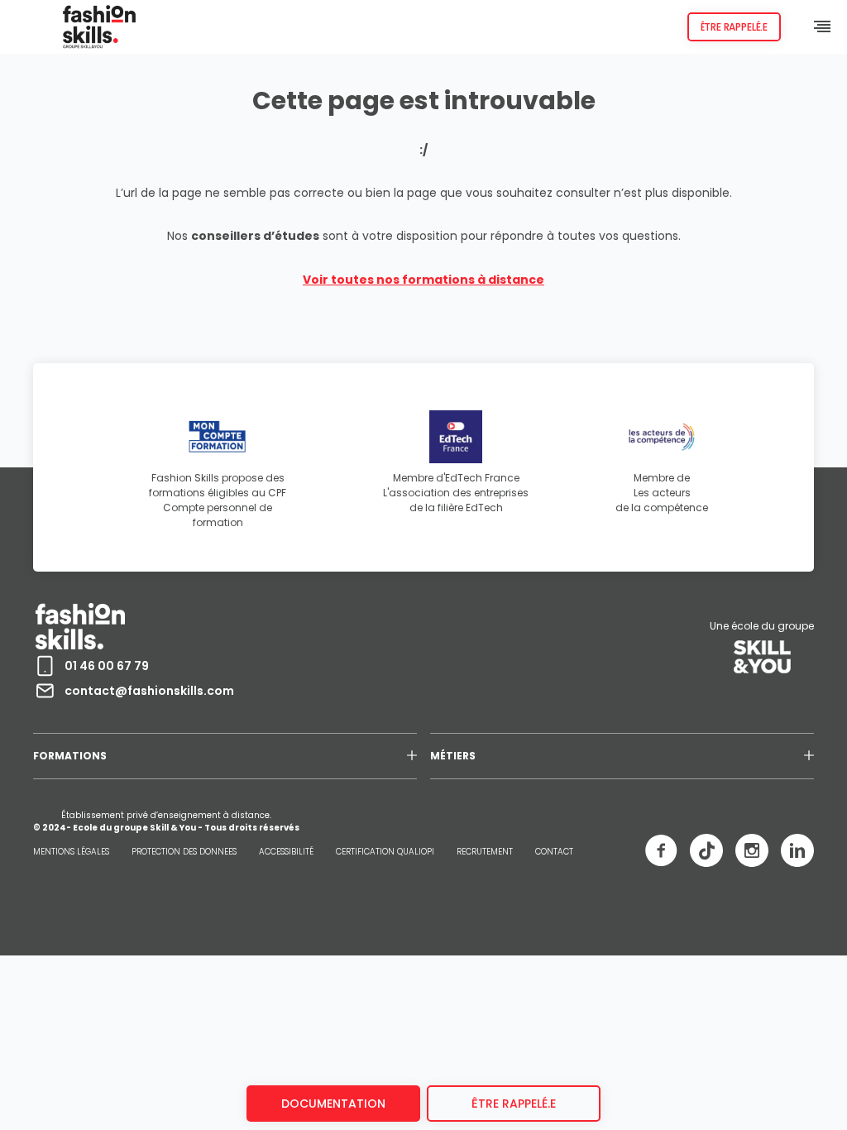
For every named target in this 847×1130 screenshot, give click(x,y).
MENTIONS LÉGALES (71, 851)
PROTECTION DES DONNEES (184, 851)
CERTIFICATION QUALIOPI (385, 851)
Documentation (333, 1103)
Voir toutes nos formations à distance (423, 279)
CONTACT (554, 851)
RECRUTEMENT (485, 851)
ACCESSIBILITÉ (286, 851)
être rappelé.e (513, 1103)
